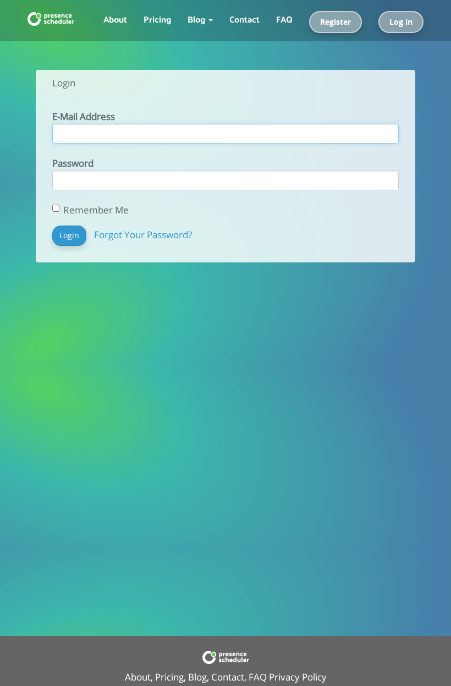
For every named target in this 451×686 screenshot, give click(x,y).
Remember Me (96, 210)
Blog (197, 677)
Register (335, 22)
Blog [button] (197, 19)
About (115, 19)
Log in (401, 22)
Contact (244, 19)
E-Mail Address (83, 116)
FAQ (284, 19)
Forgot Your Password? (143, 234)
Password (73, 163)
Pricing (157, 19)
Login (69, 235)
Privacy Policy (298, 677)
